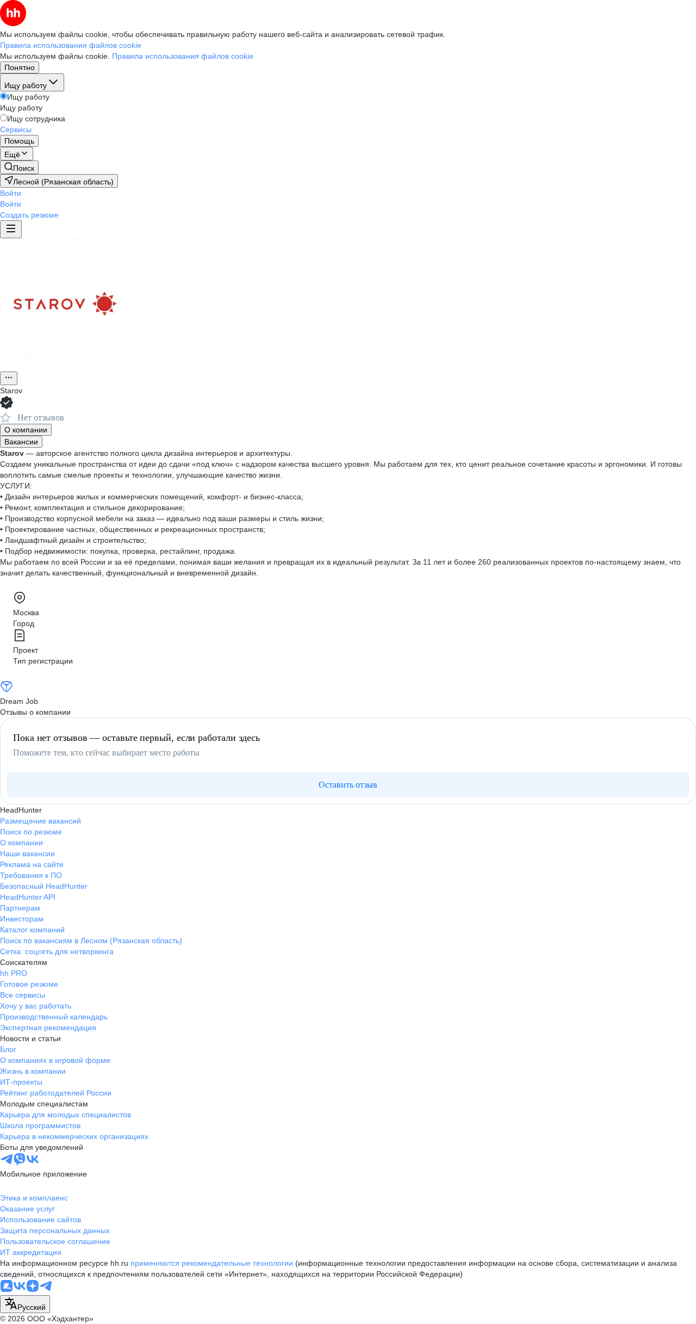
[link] (19, 167)
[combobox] (25, 1304)
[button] (10, 193)
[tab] (26, 430)
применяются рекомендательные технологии (211, 1263)
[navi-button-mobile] (11, 229)
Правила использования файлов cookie (182, 56)
